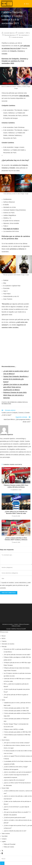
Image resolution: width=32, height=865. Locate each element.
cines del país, (24, 95)
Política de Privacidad (24, 624)
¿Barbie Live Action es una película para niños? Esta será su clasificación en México (15, 387)
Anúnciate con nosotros (7, 624)
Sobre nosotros (6, 833)
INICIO (3, 638)
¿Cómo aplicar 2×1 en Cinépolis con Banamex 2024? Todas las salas (16, 512)
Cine (8, 402)
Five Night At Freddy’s (11, 229)
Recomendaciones (10, 35)
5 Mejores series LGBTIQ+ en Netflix (14, 729)
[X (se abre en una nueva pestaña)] (2, 850)
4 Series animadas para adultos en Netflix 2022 (16, 710)
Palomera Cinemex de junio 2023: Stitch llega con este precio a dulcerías (15, 395)
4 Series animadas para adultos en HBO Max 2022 (17, 732)
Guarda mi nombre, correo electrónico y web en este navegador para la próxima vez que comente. (15, 585)
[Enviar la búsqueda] (2, 863)
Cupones (4, 641)
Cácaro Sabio (5, 788)
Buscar (3, 636)
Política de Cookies (16, 626)
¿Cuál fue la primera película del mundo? (15, 817)
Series (3, 700)
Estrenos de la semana (16, 402)
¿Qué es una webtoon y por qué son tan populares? (17, 772)
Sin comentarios (23, 35)
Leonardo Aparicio (9, 33)
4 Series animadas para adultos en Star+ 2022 (16, 708)
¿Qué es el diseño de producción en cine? (15, 831)
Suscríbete (4, 836)
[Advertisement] (16, 347)
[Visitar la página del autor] (4, 429)
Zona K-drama (5, 740)
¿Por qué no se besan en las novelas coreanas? (17, 742)
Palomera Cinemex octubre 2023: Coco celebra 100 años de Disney (16, 486)
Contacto (16, 624)
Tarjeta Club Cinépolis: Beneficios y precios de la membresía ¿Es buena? (15, 379)
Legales (4, 841)
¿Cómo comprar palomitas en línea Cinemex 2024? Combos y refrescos (16, 538)
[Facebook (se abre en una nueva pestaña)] (2, 853)
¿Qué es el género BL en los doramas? (14, 780)
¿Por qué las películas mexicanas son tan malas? (17, 654)
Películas (24, 402)
